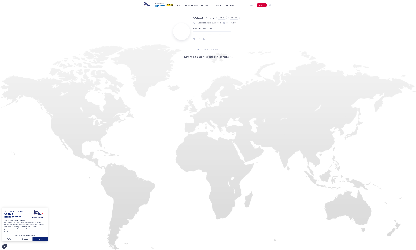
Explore (230, 5)
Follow (221, 17)
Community (205, 5)
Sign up (261, 5)
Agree (40, 239)
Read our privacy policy (12, 232)
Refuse (9, 239)
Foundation (217, 5)
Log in (252, 5)
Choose (25, 239)
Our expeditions (191, 5)
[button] (4, 246)
